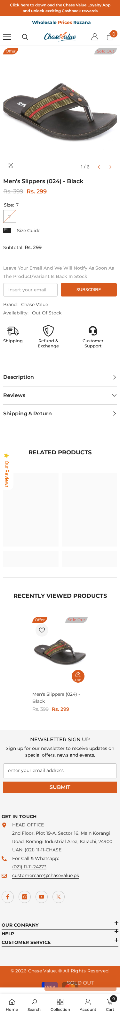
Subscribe (88, 289)
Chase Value (34, 304)
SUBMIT (60, 787)
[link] (31, 554)
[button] (98, 167)
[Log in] (94, 36)
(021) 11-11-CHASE (43, 850)
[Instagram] (25, 897)
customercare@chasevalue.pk (45, 875)
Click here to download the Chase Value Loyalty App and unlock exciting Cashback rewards (60, 8)
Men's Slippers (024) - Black (56, 697)
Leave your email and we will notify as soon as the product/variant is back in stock (58, 272)
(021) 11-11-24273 (29, 867)
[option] (60, 110)
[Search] (25, 37)
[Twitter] (58, 897)
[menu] (7, 37)
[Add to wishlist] (42, 630)
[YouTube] (42, 897)
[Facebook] (8, 897)
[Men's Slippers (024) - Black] (60, 651)
